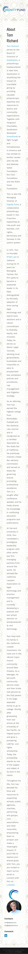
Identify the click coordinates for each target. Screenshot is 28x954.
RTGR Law (11, 257)
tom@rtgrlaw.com (10, 922)
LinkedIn (11, 885)
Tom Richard (13, 46)
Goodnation (12, 60)
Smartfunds (12, 136)
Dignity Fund (13, 204)
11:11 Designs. (18, 951)
